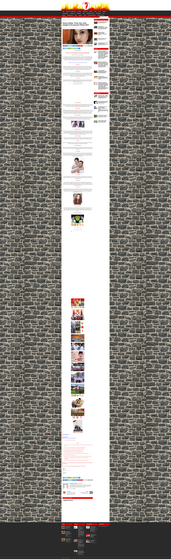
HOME (63, 11)
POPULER (96, 48)
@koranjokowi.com (66, 434)
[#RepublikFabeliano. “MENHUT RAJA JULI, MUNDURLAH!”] (95, 22)
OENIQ (76, 15)
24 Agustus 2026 (100, 23)
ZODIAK (85, 15)
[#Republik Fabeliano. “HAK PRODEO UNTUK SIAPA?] (95, 39)
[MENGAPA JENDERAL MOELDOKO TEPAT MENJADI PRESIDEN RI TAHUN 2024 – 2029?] (95, 102)
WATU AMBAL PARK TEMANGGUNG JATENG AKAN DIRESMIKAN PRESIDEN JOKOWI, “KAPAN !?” (103, 77)
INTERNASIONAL (98, 13)
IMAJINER (63, 15)
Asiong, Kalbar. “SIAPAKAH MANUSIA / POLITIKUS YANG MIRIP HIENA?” (75, 447)
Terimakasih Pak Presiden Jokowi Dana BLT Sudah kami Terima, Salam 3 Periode (102, 116)
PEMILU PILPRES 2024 (100, 15)
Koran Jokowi (71, 27)
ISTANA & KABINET (65, 13)
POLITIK (99, 11)
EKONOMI (104, 11)
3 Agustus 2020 (92, 531)
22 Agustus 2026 (100, 40)
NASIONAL (90, 11)
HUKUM (95, 11)
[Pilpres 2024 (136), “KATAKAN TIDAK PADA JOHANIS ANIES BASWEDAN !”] (88, 535)
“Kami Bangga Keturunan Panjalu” (69, 440)
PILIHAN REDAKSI (97, 93)
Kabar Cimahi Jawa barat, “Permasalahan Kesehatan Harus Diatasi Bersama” (76, 453)
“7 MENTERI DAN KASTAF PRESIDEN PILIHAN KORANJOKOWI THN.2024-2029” (74, 466)
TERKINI (96, 19)
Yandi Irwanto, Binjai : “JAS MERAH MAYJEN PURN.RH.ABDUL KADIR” (74, 448)
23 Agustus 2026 (100, 35)
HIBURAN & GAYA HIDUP (90, 13)
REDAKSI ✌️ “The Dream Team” (71, 11)
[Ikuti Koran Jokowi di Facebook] (71, 488)
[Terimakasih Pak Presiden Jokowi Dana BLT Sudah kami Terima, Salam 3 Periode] (95, 116)
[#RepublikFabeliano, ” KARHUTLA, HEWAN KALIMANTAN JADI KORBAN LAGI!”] (95, 33)
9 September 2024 (66, 27)
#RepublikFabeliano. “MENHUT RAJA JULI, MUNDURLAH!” (103, 22)
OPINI (104, 13)
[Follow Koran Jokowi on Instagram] (72, 488)
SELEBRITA (80, 15)
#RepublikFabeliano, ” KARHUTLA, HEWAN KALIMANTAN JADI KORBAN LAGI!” (102, 33)
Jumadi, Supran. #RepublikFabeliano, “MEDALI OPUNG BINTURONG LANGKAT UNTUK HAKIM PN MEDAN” (103, 27)
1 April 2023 (92, 537)
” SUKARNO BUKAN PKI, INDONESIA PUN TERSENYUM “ (93, 541)
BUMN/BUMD (79, 13)
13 (103, 67)
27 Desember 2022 (93, 542)
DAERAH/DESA (85, 11)
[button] (77, 220)
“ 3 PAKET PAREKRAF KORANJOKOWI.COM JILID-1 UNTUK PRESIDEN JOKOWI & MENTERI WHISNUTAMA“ (102, 71)
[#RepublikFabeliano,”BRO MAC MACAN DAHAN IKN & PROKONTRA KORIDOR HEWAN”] (95, 44)
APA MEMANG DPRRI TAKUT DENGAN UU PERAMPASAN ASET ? (73, 451)
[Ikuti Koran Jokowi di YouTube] (74, 488)
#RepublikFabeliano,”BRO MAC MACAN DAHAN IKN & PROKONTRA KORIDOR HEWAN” (103, 43)
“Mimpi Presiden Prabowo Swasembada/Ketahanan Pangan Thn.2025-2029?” (102, 121)
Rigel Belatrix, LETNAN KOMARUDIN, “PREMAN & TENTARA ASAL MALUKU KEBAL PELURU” (78, 456)
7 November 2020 (81, 554)
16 (103, 59)
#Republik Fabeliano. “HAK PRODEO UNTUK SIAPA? (102, 39)
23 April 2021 (100, 67)
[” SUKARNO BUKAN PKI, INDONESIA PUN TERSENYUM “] (88, 541)
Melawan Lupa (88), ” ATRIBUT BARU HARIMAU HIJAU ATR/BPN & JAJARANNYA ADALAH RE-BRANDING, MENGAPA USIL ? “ (103, 96)
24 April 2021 (100, 59)
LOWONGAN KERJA (70, 15)
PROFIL (84, 13)
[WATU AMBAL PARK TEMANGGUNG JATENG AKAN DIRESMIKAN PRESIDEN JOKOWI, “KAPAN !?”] (95, 77)
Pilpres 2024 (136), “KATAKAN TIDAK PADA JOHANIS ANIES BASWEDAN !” (93, 535)
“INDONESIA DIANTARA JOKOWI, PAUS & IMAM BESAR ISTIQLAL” (74, 450)
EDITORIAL (79, 11)
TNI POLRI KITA (72, 13)
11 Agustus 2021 (100, 112)
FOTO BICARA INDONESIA (92, 15)
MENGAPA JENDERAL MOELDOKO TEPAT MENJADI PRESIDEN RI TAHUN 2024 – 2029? (103, 102)
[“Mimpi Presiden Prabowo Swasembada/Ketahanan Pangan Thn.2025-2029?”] (95, 121)
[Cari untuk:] (104, 16)
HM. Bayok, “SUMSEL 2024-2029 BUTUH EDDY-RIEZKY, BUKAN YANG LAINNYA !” (76, 460)
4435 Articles (80, 483)
